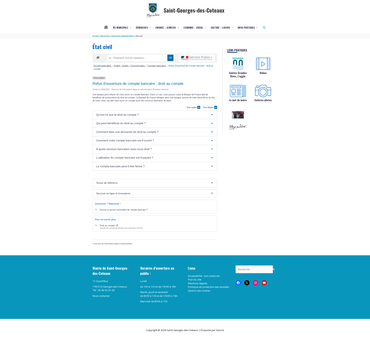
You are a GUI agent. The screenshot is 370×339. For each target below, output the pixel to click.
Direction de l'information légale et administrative (113, 244)
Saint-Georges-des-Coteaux (194, 10)
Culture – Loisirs (220, 27)
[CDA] (238, 64)
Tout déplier (208, 107)
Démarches (142, 27)
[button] (264, 27)
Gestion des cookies (199, 290)
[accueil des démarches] (98, 57)
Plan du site (194, 279)
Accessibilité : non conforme (204, 276)
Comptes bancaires (156, 65)
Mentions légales (197, 283)
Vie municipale (120, 27)
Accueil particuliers (103, 65)
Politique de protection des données (208, 287)
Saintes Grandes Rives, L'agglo (238, 74)
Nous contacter (101, 296)
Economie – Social (193, 27)
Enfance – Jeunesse (166, 27)
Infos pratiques (246, 27)
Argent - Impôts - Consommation (129, 65)
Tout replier (191, 107)
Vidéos (263, 73)
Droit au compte (107, 225)
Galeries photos (263, 100)
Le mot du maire (238, 100)
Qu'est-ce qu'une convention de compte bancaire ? (124, 209)
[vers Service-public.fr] (197, 58)
